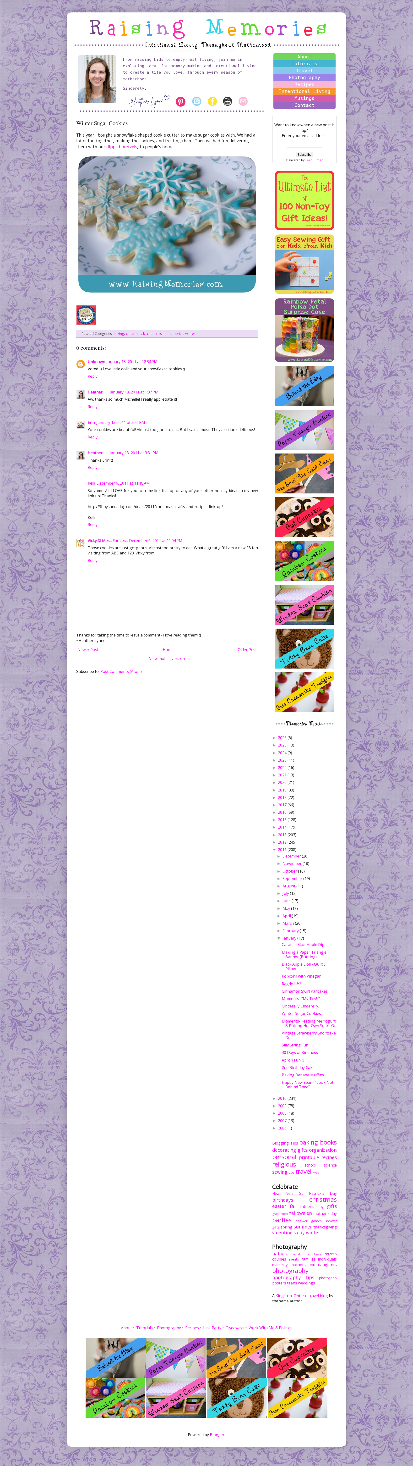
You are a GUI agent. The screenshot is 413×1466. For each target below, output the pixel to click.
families (308, 1259)
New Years (282, 1193)
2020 (283, 782)
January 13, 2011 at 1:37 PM (134, 392)
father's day (312, 1206)
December (292, 856)
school (310, 1165)
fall (293, 1206)
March (289, 923)
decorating (284, 1150)
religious (284, 1164)
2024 (283, 752)
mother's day (325, 1213)
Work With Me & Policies (270, 1327)
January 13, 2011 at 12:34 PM (132, 361)
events (293, 1259)
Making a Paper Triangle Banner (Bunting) (304, 954)
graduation (280, 1214)
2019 (283, 790)
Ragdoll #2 (291, 983)
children (331, 1254)
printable (309, 1157)
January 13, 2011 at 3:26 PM (120, 422)
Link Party (212, 1327)
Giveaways (235, 1327)
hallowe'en (300, 1213)
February (291, 930)
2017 (283, 805)
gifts (302, 1150)
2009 (283, 1105)
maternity (280, 1264)
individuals (327, 1259)
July (286, 893)
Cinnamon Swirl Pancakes (305, 991)
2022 (283, 767)
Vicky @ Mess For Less (108, 540)
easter (279, 1206)
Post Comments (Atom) (121, 671)
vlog (316, 1172)
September (293, 878)
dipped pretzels (121, 146)
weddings (306, 1283)
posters (279, 1283)
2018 (283, 797)
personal (284, 1157)
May (287, 908)
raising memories (169, 333)
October (290, 871)
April (287, 915)
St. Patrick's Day (318, 1193)
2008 (283, 1113)
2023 (283, 760)
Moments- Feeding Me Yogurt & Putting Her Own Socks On (309, 1023)
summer (303, 1226)
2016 (283, 812)
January (290, 938)
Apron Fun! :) (293, 1060)
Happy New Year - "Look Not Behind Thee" (307, 1085)
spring (286, 1227)
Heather (95, 392)
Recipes (304, 84)
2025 (283, 745)
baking (119, 333)
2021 (283, 775)
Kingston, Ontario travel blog (302, 1295)
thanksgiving (325, 1227)
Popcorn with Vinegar (301, 976)
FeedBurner (314, 160)
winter (190, 333)
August (289, 886)
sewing (279, 1172)
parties (282, 1220)
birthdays (282, 1200)
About (304, 57)
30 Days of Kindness (300, 1052)
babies (279, 1253)
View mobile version (167, 658)
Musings (304, 98)
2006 (283, 1128)
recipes (329, 1157)
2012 (283, 842)
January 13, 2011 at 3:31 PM (134, 452)
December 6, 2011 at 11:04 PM (155, 540)
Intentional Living (304, 91)
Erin (91, 422)
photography (290, 1271)
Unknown (96, 361)
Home (168, 649)
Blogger (217, 1434)
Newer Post (87, 649)
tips (291, 1172)
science (330, 1165)
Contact (304, 105)
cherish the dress (305, 1254)
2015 (283, 819)
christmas (133, 333)
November (293, 863)
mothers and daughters (313, 1264)
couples (279, 1259)
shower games (309, 1221)
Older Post (247, 649)
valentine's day (288, 1232)
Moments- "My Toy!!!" (301, 998)
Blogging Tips (285, 1143)
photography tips (293, 1277)
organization (323, 1150)
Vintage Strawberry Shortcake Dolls (309, 1035)
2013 (283, 834)
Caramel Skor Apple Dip (303, 944)
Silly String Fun (295, 1045)
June (287, 900)
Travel (304, 70)
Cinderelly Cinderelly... (301, 1006)
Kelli (91, 483)
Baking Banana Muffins (303, 1075)
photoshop (328, 1278)
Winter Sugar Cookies (301, 1013)
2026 (283, 737)
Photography (304, 77)
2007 (283, 1120)
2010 (283, 1098)
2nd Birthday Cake (298, 1067)
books (328, 1142)
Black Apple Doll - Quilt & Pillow (304, 966)
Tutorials (304, 63)
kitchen (148, 333)
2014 (283, 827)
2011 (283, 849)
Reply (93, 376)
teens (292, 1283)
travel (303, 1171)
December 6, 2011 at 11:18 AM (123, 483)
